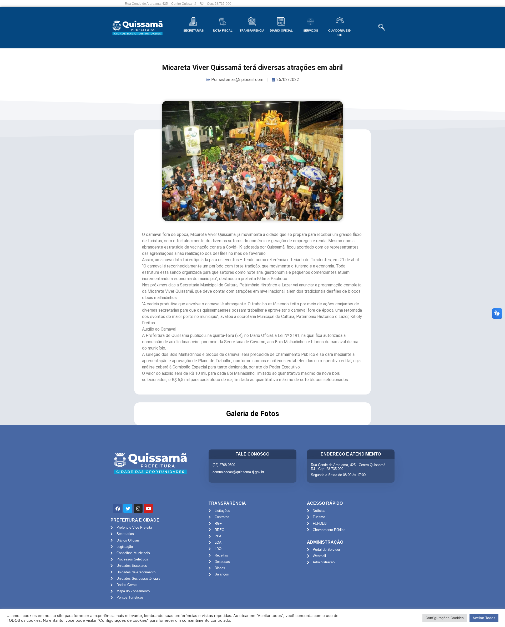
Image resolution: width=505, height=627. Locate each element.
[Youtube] (148, 508)
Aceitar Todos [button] (484, 618)
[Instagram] (138, 508)
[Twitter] (127, 508)
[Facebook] (117, 508)
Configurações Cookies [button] (445, 618)
